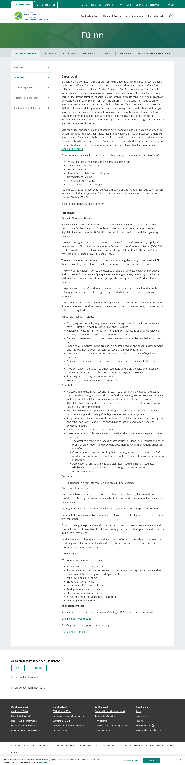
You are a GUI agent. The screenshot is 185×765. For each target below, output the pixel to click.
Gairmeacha (141, 4)
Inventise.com (23, 752)
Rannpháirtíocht (156, 15)
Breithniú (109, 4)
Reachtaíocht (89, 53)
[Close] (181, 760)
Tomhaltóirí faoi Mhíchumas (27, 108)
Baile (84, 4)
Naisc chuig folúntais (73, 631)
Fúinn (119, 4)
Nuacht (129, 4)
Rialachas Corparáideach (26, 98)
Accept (151, 760)
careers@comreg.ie (72, 148)
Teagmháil (154, 4)
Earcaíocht (19, 77)
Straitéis (107, 53)
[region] (92, 760)
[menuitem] (22, 4)
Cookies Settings (107, 745)
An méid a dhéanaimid (26, 53)
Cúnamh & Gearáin (112, 15)
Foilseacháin (95, 4)
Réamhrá (18, 67)
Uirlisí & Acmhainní (135, 15)
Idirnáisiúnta (125, 53)
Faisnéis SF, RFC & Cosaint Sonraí (154, 53)
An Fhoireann (69, 53)
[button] (171, 16)
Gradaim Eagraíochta (24, 87)
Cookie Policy (44, 762)
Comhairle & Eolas (89, 15)
